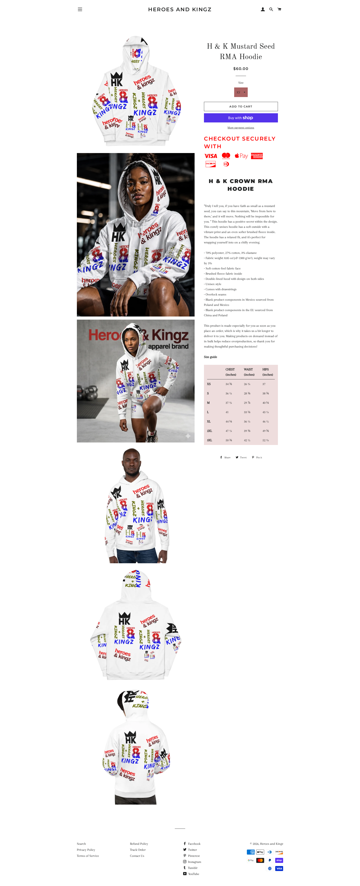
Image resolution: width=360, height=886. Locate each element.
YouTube (193, 874)
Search (81, 844)
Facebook (193, 844)
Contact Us (137, 856)
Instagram (194, 862)
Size (241, 83)
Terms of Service (88, 856)
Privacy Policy (86, 850)
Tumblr (192, 868)
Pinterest (193, 856)
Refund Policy (139, 844)
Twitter (192, 850)
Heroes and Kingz (180, 9)
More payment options (241, 127)
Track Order (138, 850)
